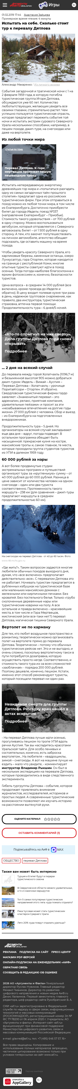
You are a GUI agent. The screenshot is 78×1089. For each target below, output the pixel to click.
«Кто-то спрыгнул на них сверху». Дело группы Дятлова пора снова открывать (38, 339)
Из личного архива (47, 84)
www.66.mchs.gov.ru (13, 560)
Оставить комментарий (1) (39, 833)
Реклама (10, 952)
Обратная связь (15, 967)
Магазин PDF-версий (19, 957)
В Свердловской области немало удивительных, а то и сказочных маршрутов (45, 889)
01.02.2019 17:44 (11, 14)
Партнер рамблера (34, 1071)
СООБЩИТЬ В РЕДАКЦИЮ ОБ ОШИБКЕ (30, 972)
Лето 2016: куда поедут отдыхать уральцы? (41, 922)
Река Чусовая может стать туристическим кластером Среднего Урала (41, 912)
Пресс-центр (61, 952)
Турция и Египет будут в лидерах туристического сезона (36, 878)
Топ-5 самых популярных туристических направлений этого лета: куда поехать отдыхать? (45, 901)
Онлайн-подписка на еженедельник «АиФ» (37, 962)
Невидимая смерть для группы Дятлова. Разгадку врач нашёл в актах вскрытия (36, 709)
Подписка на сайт (33, 952)
